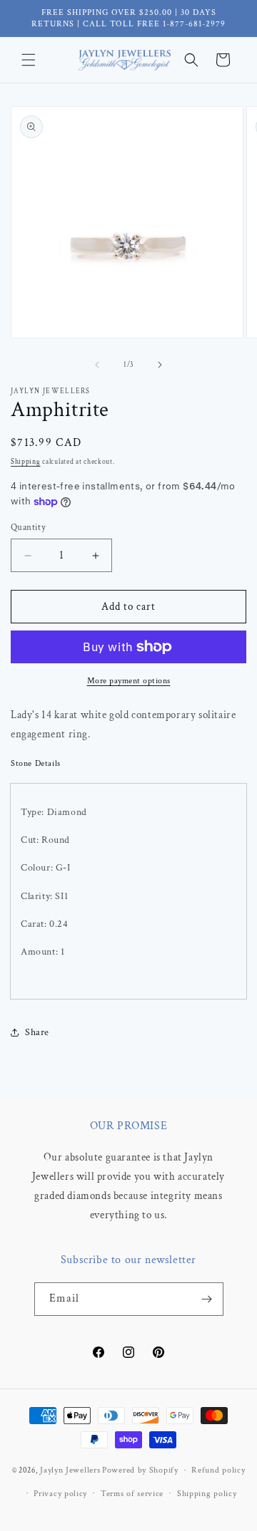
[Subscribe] (207, 1299)
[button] (28, 60)
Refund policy (218, 1470)
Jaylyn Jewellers (70, 1470)
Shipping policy (207, 1493)
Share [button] (37, 1032)
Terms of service (132, 1493)
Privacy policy (60, 1493)
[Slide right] (160, 364)
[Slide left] (97, 364)
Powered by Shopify (140, 1470)
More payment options (129, 680)
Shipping (26, 462)
